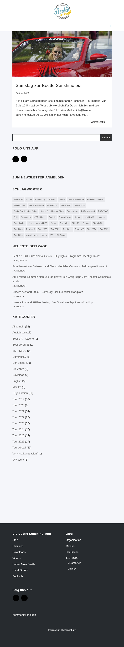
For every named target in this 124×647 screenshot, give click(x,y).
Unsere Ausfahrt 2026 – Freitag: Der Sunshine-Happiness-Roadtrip (53, 302)
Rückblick (64, 223)
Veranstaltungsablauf (25, 453)
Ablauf (72, 568)
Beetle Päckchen (36, 205)
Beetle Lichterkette (95, 199)
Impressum (54, 630)
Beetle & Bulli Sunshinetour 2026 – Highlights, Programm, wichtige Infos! (56, 256)
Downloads (19, 552)
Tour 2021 (55, 229)
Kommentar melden (24, 614)
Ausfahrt (52, 199)
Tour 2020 (42, 229)
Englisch (17, 576)
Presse (54, 223)
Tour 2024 (91, 229)
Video (44, 235)
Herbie (77, 217)
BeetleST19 (52, 205)
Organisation (19, 223)
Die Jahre (18, 369)
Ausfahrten (19, 332)
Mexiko (16, 387)
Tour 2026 (18, 235)
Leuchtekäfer (89, 217)
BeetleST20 (66, 205)
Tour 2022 (67, 229)
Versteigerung (32, 235)
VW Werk (18, 459)
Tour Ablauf (19, 447)
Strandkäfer (98, 223)
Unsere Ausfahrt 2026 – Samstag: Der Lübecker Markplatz (47, 291)
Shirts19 (75, 223)
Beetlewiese (72, 211)
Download (18, 374)
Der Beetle (18, 362)
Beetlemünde (20, 205)
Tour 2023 (79, 229)
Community (26, 217)
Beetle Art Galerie (76, 199)
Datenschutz (69, 630)
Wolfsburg (61, 235)
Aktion (29, 199)
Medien (102, 217)
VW (51, 235)
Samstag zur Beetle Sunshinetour (49, 85)
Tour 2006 (18, 229)
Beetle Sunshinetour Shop (52, 211)
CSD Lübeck (40, 217)
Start (15, 540)
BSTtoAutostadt (88, 211)
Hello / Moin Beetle (23, 564)
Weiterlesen (98, 122)
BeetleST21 (80, 205)
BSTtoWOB (103, 211)
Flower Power (65, 217)
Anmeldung (40, 199)
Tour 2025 (104, 229)
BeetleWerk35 (20, 344)
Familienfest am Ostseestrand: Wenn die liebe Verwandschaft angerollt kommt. (60, 266)
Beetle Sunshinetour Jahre (25, 211)
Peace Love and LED (37, 223)
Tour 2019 (30, 229)
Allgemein (18, 326)
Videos (16, 558)
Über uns (17, 546)
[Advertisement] (39, 489)
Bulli (16, 217)
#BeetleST (18, 199)
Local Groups (20, 570)
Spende (86, 223)
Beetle (62, 199)
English (52, 217)
